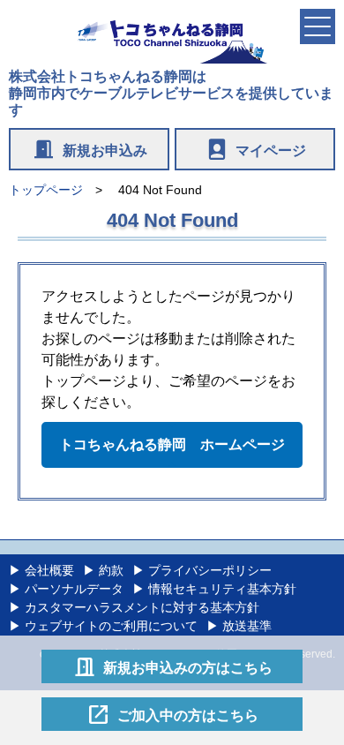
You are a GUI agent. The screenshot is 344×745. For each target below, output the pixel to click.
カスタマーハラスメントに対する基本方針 (142, 607)
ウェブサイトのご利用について (111, 626)
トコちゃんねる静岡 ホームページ (172, 444)
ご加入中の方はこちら (172, 714)
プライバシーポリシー (210, 570)
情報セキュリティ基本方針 (222, 589)
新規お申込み (89, 149)
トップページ (46, 190)
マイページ (255, 149)
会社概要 (49, 570)
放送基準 (247, 626)
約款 (111, 570)
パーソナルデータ (74, 589)
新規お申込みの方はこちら (172, 666)
